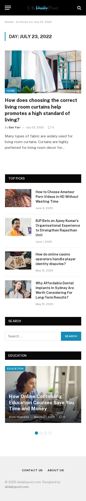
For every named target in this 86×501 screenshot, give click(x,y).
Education (15, 368)
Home (9, 22)
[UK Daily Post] (43, 7)
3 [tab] (45, 433)
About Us (56, 470)
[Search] (78, 7)
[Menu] (8, 7)
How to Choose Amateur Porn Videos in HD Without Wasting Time (57, 196)
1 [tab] (36, 433)
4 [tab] (50, 433)
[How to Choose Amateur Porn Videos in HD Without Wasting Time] (18, 198)
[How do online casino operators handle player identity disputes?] (18, 260)
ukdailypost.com (17, 487)
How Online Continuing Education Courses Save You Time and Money (41, 402)
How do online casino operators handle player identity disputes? (56, 259)
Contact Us (32, 470)
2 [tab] (41, 433)
